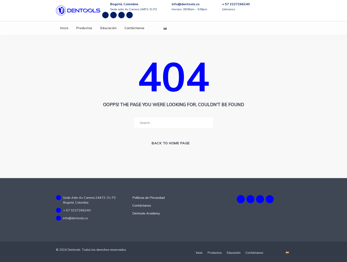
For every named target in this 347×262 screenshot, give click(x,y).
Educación (108, 28)
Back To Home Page (171, 143)
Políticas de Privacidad (148, 198)
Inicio (64, 28)
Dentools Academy (146, 213)
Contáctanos (135, 28)
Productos (84, 28)
